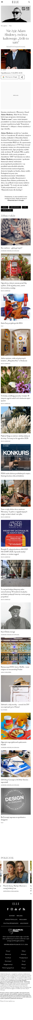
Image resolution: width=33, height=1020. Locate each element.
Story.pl (24, 968)
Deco (4, 207)
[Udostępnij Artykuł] (21, 77)
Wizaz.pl (24, 964)
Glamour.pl (8, 954)
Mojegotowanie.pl (8, 964)
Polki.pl (23, 951)
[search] (29, 2)
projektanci (15, 207)
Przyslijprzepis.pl (23, 958)
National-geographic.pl (8, 968)
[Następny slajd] (30, 872)
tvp (25, 207)
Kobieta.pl (23, 954)
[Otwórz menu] (2, 2)
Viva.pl (23, 961)
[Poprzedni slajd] (1, 872)
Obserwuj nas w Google (11, 77)
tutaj (14, 1001)
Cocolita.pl (8, 958)
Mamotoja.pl (8, 961)
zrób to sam (7, 210)
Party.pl (8, 951)
